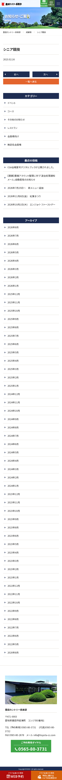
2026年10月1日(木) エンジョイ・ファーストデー (31, 204)
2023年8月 (13, 527)
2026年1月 (13, 285)
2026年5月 (13, 252)
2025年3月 (13, 369)
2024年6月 (13, 444)
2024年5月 (13, 452)
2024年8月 (13, 427)
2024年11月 (13, 402)
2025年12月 (13, 294)
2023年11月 (13, 502)
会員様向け (13, 136)
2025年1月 (13, 385)
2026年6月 (13, 244)
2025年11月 (13, 302)
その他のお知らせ (16, 119)
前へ (16, 74)
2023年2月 (13, 569)
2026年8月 (13, 227)
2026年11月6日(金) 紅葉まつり (24, 196)
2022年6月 (13, 635)
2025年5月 (13, 352)
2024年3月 (13, 469)
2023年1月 (13, 577)
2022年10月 (13, 602)
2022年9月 (13, 611)
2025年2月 (13, 377)
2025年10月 (13, 310)
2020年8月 (13, 652)
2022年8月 (13, 619)
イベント (11, 103)
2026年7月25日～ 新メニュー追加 (25, 188)
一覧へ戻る (31, 81)
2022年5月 (13, 644)
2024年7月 (13, 435)
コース (10, 111)
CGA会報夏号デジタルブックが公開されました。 (30, 167)
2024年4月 (13, 460)
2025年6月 (13, 344)
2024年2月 (13, 477)
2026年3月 (13, 269)
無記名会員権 (14, 144)
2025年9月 (13, 319)
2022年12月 (13, 585)
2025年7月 (13, 335)
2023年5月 (13, 544)
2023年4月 (13, 552)
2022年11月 (13, 594)
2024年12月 (13, 394)
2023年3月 (13, 561)
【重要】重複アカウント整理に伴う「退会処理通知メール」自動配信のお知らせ (31, 177)
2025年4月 (13, 360)
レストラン (12, 128)
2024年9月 (13, 419)
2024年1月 (13, 485)
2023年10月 (13, 511)
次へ (45, 74)
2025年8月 (13, 327)
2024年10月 (13, 410)
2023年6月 (13, 535)
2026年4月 (13, 260)
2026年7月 (13, 235)
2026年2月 (13, 277)
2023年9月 (13, 519)
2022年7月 (13, 627)
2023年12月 (13, 494)
